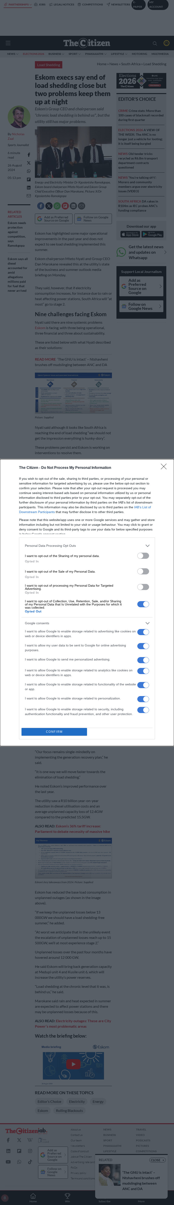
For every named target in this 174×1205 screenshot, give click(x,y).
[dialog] (87, 602)
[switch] (143, 556)
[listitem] (87, 545)
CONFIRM (54, 731)
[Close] (165, 468)
